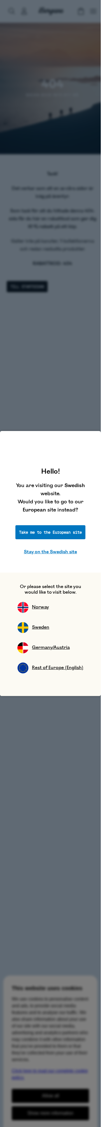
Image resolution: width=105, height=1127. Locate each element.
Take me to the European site (50, 532)
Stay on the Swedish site (50, 552)
